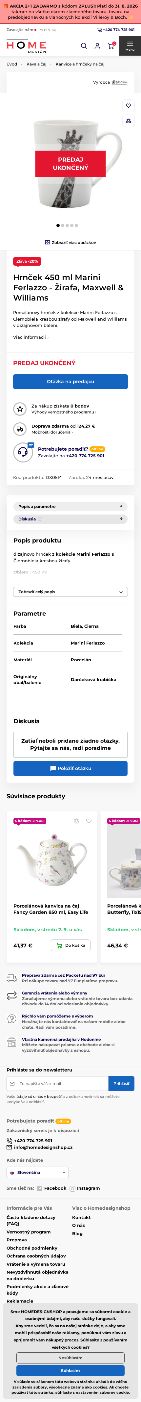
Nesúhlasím (70, 1357)
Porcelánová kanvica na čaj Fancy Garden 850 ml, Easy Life (50, 909)
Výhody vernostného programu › (63, 412)
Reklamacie (20, 1301)
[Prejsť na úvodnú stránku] (26, 46)
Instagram (88, 1188)
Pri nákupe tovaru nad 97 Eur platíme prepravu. (70, 980)
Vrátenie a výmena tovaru (36, 1264)
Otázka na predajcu (70, 381)
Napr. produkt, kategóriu (49, 59)
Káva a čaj (36, 64)
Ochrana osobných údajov (36, 1255)
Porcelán (81, 659)
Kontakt (81, 1217)
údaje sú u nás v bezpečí (39, 1096)
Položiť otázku (73, 768)
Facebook (55, 1188)
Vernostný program (29, 1231)
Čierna (91, 626)
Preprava (17, 1239)
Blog (77, 1233)
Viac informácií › (31, 337)
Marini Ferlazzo (88, 643)
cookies (79, 1347)
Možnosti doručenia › (52, 432)
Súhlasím (70, 1370)
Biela (76, 626)
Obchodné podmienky (32, 1248)
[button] (84, 46)
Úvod (12, 64)
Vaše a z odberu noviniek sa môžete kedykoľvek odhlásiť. (63, 1099)
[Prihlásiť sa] (97, 46)
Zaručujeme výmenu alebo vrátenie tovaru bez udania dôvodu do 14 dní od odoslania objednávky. (77, 1001)
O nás (78, 1225)
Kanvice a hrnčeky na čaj (80, 64)
